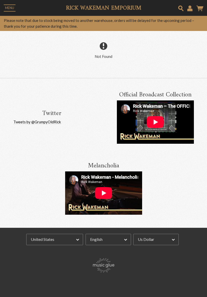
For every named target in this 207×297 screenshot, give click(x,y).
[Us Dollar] (156, 239)
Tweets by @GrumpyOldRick (37, 122)
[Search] (181, 7)
